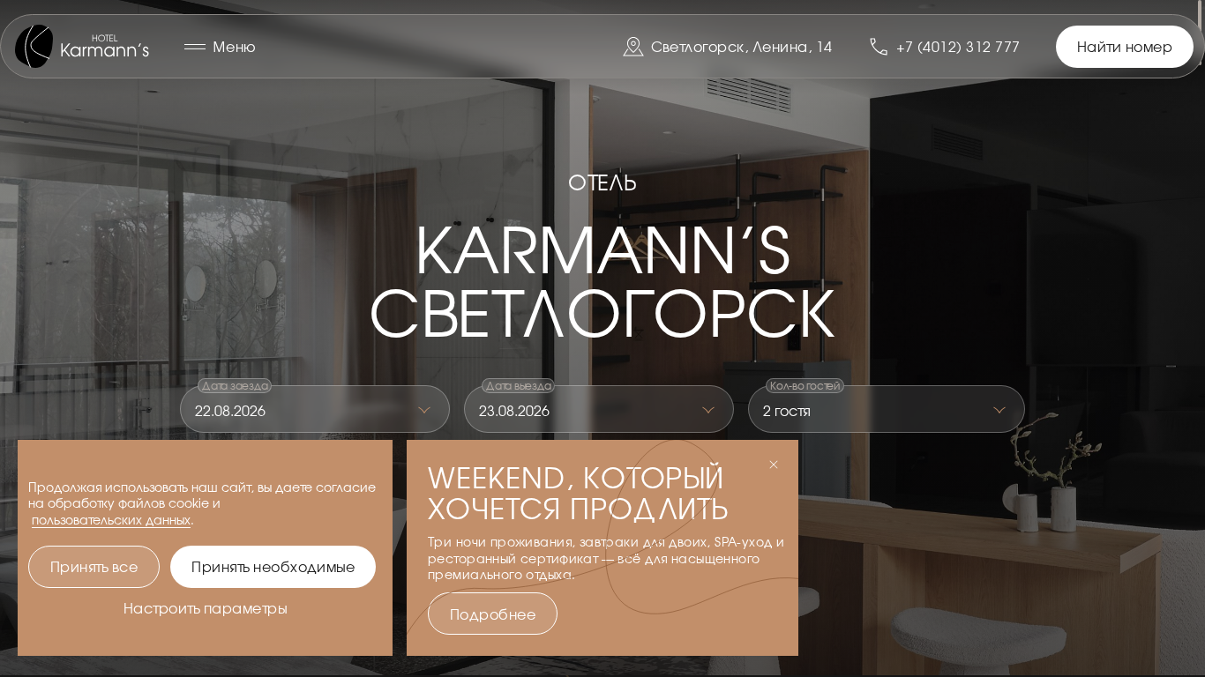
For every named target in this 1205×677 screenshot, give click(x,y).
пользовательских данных (111, 519)
